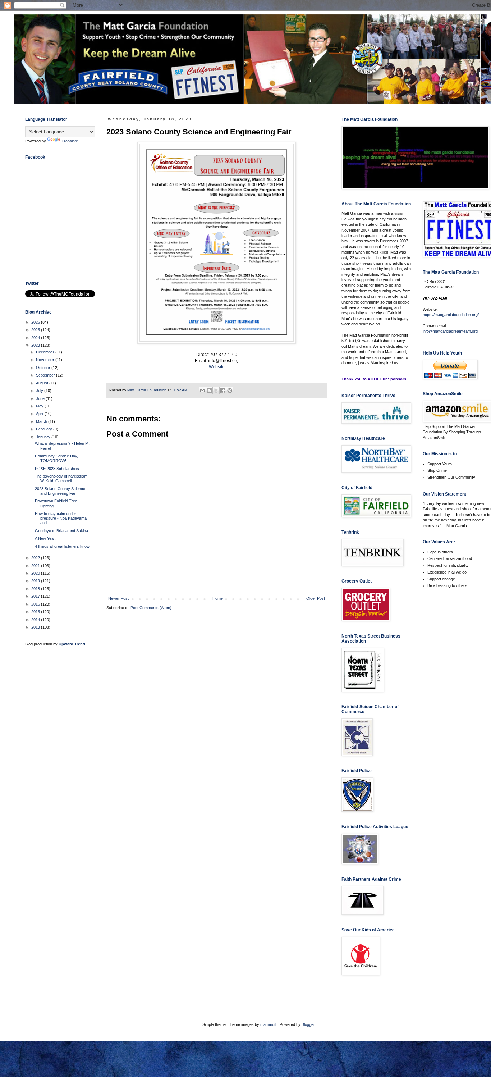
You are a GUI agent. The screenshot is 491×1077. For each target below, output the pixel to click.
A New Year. (45, 538)
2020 (36, 573)
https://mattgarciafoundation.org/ (451, 314)
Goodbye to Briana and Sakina (61, 531)
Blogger (308, 1024)
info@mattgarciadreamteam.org (450, 331)
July (40, 390)
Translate (69, 141)
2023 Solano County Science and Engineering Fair (60, 491)
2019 (36, 581)
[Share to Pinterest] (229, 390)
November (45, 359)
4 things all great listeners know (62, 546)
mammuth (268, 1024)
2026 (36, 322)
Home (217, 598)
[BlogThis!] (209, 390)
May (40, 406)
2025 (36, 330)
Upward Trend (72, 644)
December (45, 352)
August (42, 383)
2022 (36, 558)
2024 (36, 338)
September (46, 375)
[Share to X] (216, 390)
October (43, 367)
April (40, 413)
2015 (36, 612)
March (42, 421)
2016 (36, 604)
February (44, 429)
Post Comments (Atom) (150, 608)
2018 (36, 589)
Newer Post (118, 598)
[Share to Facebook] (222, 390)
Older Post (315, 598)
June (41, 398)
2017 (36, 596)
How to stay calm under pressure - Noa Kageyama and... (61, 518)
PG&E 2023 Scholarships (57, 468)
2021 (36, 565)
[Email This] (202, 390)
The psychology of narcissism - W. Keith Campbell (62, 478)
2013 (36, 627)
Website (217, 366)
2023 (36, 345)
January (43, 437)
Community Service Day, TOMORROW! (56, 458)
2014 (36, 619)
